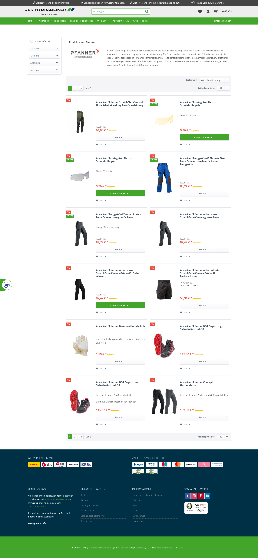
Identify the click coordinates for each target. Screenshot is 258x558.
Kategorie (35, 48)
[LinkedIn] (207, 496)
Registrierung (87, 521)
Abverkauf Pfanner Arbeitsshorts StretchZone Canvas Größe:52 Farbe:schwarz (199, 273)
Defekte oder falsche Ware (93, 515)
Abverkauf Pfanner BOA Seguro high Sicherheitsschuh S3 (201, 328)
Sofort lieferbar (42, 41)
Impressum (138, 521)
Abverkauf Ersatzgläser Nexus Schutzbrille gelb (198, 104)
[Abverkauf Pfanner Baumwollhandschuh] (80, 345)
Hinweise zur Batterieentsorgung (148, 495)
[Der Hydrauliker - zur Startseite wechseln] (50, 12)
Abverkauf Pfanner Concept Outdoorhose (196, 384)
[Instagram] (194, 496)
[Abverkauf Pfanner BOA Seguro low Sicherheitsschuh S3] (80, 401)
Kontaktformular (36, 506)
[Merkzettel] (200, 12)
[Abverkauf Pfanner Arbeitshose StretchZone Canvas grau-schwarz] (164, 233)
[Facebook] (188, 496)
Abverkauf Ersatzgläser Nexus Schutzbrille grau (114, 160)
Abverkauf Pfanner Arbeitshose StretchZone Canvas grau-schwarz (200, 216)
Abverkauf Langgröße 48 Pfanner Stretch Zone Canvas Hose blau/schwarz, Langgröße (204, 161)
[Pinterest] (201, 496)
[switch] (201, 510)
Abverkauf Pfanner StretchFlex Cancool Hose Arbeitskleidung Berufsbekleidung (119, 104)
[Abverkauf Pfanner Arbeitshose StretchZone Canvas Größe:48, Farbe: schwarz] (80, 289)
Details (118, 137)
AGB (135, 510)
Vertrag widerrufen (37, 523)
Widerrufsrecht (88, 510)
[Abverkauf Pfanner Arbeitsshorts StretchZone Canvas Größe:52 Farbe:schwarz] (164, 289)
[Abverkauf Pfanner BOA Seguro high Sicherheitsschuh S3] (164, 345)
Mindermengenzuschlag (145, 547)
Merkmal (34, 70)
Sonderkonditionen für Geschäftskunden (104, 2)
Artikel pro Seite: (206, 88)
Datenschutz (139, 515)
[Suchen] (147, 12)
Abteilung (35, 62)
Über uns (137, 500)
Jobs (135, 505)
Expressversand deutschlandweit (52, 2)
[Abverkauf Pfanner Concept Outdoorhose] (164, 401)
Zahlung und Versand (90, 505)
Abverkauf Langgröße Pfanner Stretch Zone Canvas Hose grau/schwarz (118, 216)
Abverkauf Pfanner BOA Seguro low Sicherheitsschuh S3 (117, 384)
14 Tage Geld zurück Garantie (209, 2)
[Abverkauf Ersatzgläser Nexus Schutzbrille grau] (80, 177)
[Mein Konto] (208, 12)
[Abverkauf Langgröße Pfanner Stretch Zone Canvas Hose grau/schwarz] (80, 233)
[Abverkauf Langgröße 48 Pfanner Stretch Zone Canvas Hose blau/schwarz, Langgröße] (164, 177)
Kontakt (84, 495)
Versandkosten (122, 547)
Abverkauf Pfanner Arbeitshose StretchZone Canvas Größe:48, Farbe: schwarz (118, 273)
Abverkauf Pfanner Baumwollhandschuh (120, 326)
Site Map (85, 500)
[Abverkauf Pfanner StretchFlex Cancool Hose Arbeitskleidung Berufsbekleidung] (80, 121)
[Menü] (206, 504)
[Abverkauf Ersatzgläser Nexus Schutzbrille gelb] (164, 121)
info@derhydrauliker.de (55, 499)
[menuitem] (121, 12)
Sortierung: (191, 79)
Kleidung (34, 55)
